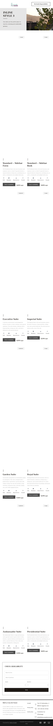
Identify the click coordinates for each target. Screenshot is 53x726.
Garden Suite (9, 474)
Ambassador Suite (12, 631)
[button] (3, 2)
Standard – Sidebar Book (37, 164)
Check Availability (9, 184)
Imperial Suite (34, 319)
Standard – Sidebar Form (12, 164)
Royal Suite (33, 474)
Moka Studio (13, 723)
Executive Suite (11, 319)
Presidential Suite (36, 631)
